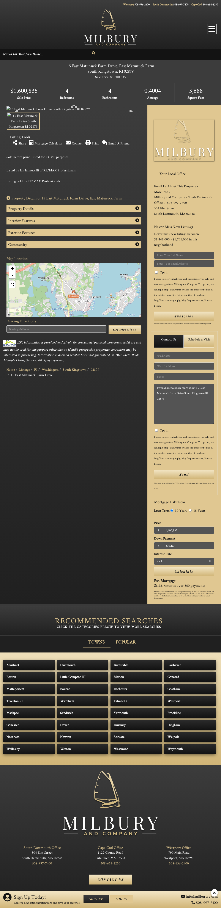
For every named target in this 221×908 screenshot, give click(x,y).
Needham (13, 736)
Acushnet (12, 665)
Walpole (173, 736)
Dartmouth (68, 665)
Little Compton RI (72, 676)
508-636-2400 (142, 4)
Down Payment (164, 538)
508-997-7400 (180, 4)
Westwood (121, 748)
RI (35, 369)
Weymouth (175, 748)
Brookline (174, 712)
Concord (173, 676)
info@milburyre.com (202, 896)
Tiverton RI (14, 701)
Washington (50, 369)
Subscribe (184, 316)
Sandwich (66, 712)
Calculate (184, 571)
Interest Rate (163, 554)
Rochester (120, 689)
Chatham (173, 689)
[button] (94, 53)
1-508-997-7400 (175, 202)
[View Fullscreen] (12, 284)
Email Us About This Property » (176, 186)
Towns (96, 642)
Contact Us (168, 339)
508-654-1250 (210, 4)
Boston (11, 676)
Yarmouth (121, 712)
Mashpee (12, 712)
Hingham (173, 725)
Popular (126, 642)
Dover (64, 725)
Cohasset (12, 725)
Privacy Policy (195, 483)
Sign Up (96, 899)
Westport (173, 701)
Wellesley (13, 748)
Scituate (119, 736)
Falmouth (120, 701)
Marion (119, 676)
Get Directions (124, 329)
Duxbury (120, 725)
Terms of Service (208, 483)
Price (157, 523)
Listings (24, 369)
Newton (65, 736)
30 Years (180, 510)
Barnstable (121, 665)
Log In (121, 899)
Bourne (65, 689)
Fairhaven (174, 665)
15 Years (199, 510)
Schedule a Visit (199, 339)
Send (184, 474)
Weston (65, 748)
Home (10, 369)
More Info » (162, 192)
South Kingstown (74, 369)
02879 (95, 369)
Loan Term (162, 510)
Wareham (67, 701)
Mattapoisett (15, 689)
